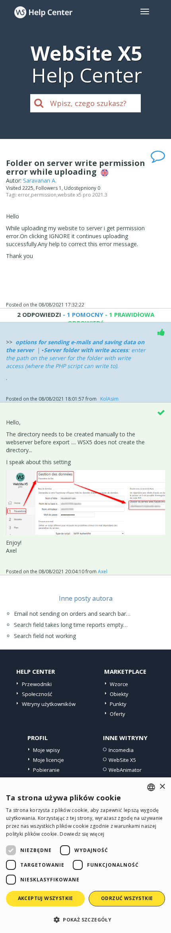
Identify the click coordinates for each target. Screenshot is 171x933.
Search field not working (45, 636)
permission (43, 194)
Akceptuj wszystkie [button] (45, 898)
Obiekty (119, 694)
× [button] (162, 787)
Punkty (118, 703)
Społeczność (37, 694)
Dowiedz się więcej (82, 834)
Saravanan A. (39, 180)
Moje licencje (48, 759)
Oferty (117, 713)
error (24, 194)
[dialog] (85, 855)
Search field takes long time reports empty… (71, 624)
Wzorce (119, 684)
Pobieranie (46, 769)
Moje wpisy (46, 750)
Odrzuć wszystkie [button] (127, 898)
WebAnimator (125, 769)
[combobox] (151, 787)
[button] (85, 919)
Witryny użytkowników (49, 703)
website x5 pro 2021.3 (82, 194)
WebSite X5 (122, 759)
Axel (104, 571)
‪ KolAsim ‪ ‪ (109, 398)
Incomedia (121, 750)
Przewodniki (37, 684)
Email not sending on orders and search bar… (72, 613)
